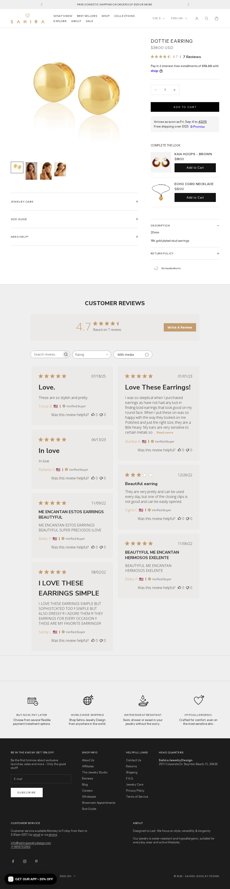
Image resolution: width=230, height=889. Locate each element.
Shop (105, 15)
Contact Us (133, 760)
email (36, 834)
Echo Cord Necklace (194, 184)
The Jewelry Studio (94, 772)
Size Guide (89, 809)
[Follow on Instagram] (24, 861)
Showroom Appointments (98, 802)
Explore (60, 21)
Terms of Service (137, 796)
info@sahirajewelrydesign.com (31, 843)
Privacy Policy (135, 790)
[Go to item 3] (46, 171)
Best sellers (87, 15)
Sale (89, 21)
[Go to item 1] (17, 167)
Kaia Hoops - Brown (193, 154)
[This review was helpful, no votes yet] (93, 414)
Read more (165, 432)
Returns (131, 766)
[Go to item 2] (31, 171)
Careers (87, 790)
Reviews (87, 778)
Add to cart (185, 107)
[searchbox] (46, 354)
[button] (30, 879)
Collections (124, 15)
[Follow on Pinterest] (36, 861)
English (177, 18)
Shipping (131, 772)
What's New (63, 15)
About (76, 21)
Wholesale (89, 796)
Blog (85, 784)
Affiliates (88, 766)
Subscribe (26, 792)
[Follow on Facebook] (13, 861)
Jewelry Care (134, 784)
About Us (88, 760)
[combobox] (91, 354)
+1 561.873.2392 (20, 847)
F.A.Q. (130, 778)
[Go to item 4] (60, 169)
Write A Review (180, 327)
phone (53, 834)
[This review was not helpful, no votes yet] (101, 414)
